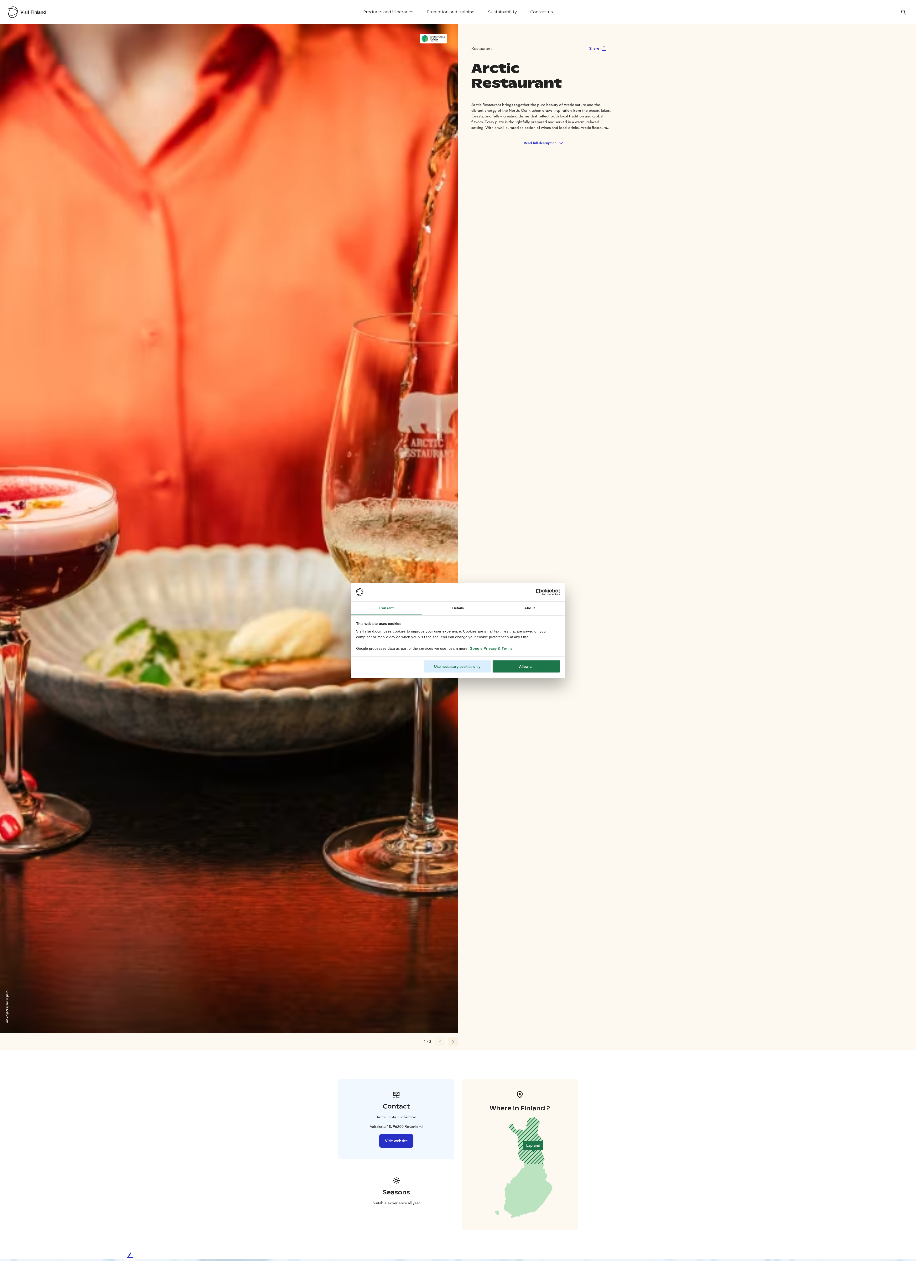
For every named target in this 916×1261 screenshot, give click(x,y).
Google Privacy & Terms (491, 648)
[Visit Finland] (27, 12)
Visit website (396, 1141)
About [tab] (529, 608)
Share (594, 48)
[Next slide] (453, 1041)
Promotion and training (451, 12)
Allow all (526, 666)
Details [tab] (458, 608)
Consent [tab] (386, 608)
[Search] (903, 12)
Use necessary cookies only (457, 666)
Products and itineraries (388, 12)
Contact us (541, 12)
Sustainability (502, 12)
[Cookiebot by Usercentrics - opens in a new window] (539, 592)
